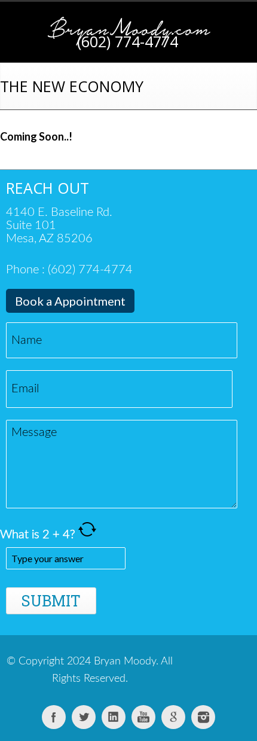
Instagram (203, 717)
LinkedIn (114, 717)
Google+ (173, 717)
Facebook (54, 717)
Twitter (84, 717)
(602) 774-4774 (127, 41)
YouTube (143, 717)
